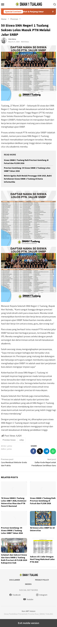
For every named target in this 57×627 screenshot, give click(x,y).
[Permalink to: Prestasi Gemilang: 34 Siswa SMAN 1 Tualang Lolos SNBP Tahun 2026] (14, 518)
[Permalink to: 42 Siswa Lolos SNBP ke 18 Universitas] (43, 518)
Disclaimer (14, 580)
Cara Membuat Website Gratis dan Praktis (14, 462)
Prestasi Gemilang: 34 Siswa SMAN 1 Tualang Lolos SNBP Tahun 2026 (12, 530)
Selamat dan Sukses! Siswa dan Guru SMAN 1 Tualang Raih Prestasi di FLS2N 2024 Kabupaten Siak (14, 558)
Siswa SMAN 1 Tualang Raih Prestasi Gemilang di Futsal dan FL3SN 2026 (43, 501)
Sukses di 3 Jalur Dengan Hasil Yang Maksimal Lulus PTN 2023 (42, 559)
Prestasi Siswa (9, 440)
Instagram (43, 595)
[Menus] (3, 4)
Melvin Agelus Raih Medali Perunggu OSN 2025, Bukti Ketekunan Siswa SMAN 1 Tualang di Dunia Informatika (28, 179)
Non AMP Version (28, 611)
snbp (21, 440)
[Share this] (33, 451)
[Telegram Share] (46, 451)
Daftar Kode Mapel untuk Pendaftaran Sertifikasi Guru (44, 462)
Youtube (30, 599)
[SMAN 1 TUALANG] (28, 4)
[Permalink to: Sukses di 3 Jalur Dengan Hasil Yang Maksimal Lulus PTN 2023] (43, 546)
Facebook (16, 595)
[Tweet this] (40, 451)
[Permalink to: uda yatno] (4, 40)
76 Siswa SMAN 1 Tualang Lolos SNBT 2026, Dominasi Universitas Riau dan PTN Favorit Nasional (13, 502)
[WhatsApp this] (53, 451)
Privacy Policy (42, 580)
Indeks (28, 584)
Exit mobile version (28, 623)
